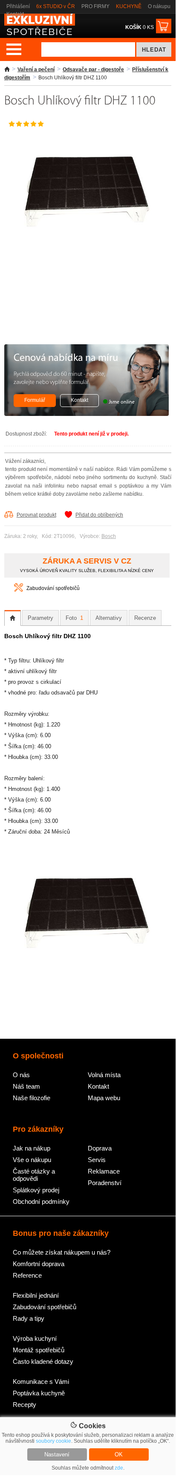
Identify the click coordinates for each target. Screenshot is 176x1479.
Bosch (108, 536)
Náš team (26, 1086)
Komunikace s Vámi (41, 1381)
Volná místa (104, 1074)
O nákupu (159, 6)
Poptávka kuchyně (39, 1393)
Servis (97, 1159)
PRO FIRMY (95, 6)
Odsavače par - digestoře (93, 70)
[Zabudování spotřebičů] (18, 590)
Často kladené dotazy (43, 1361)
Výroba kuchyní (35, 1338)
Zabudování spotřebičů (53, 588)
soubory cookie (53, 1441)
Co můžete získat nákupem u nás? (61, 1252)
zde (119, 1468)
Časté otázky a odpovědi (34, 1175)
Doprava (100, 1148)
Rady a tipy (28, 1318)
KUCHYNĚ (128, 6)
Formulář (34, 400)
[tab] (12, 618)
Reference (27, 1275)
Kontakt (15, 14)
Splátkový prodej (36, 1190)
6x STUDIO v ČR (55, 6)
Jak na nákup (31, 1148)
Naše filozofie (31, 1097)
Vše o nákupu (32, 1159)
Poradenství (104, 1182)
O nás (21, 1074)
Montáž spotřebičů (38, 1350)
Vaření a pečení (36, 70)
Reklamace (104, 1171)
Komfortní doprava (38, 1263)
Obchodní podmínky (41, 1201)
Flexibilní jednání (36, 1295)
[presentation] (12, 618)
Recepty (24, 1404)
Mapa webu (104, 1097)
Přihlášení (18, 6)
